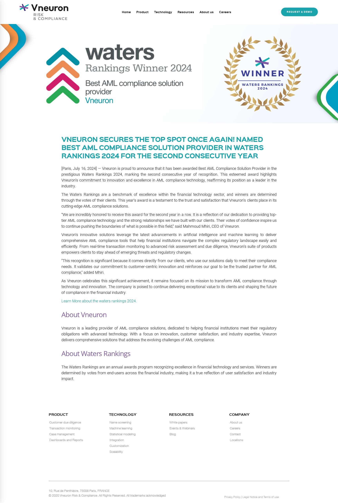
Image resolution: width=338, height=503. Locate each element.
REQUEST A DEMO (299, 12)
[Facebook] (274, 490)
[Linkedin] (269, 491)
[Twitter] (279, 490)
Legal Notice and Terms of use (261, 497)
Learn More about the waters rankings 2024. (99, 301)
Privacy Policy (232, 497)
